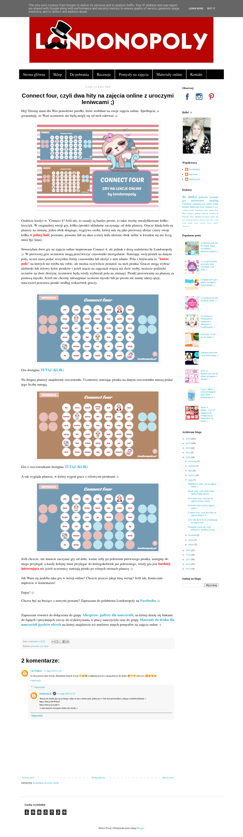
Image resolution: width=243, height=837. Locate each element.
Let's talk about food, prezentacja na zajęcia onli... (202, 521)
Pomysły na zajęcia (133, 74)
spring (211, 210)
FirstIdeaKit (194, 169)
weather (212, 213)
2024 (188, 447)
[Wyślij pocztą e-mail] (53, 642)
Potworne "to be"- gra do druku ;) (209, 335)
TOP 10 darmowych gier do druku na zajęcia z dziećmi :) (209, 374)
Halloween (194, 206)
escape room (193, 223)
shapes (215, 223)
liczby (191, 210)
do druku (189, 196)
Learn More (196, 8)
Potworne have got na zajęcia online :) (201, 506)
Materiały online (169, 74)
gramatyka (35, 646)
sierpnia (192, 465)
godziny (198, 213)
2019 (188, 550)
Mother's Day (204, 220)
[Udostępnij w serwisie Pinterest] (67, 642)
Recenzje (104, 74)
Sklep (57, 74)
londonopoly (45, 693)
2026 (188, 438)
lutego (191, 544)
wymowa (185, 226)
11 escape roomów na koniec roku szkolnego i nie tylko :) (209, 265)
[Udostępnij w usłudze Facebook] (64, 642)
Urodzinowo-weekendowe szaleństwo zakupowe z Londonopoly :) (208, 321)
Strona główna (34, 74)
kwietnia (192, 534)
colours (185, 210)
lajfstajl (205, 213)
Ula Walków (36, 670)
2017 (188, 559)
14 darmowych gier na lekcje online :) (209, 299)
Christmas (186, 203)
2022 (188, 452)
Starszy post (167, 777)
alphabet (198, 216)
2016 (188, 564)
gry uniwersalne (193, 200)
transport (205, 216)
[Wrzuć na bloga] (57, 642)
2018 (188, 554)
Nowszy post (28, 777)
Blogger (140, 827)
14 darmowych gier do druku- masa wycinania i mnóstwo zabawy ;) (209, 246)
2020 (188, 457)
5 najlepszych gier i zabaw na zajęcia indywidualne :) (209, 282)
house (209, 223)
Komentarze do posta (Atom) (46, 782)
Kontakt (196, 74)
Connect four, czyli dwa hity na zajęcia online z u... (202, 514)
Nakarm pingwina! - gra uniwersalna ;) (209, 354)
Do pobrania (79, 74)
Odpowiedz (35, 680)
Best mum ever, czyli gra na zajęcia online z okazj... (200, 499)
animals (190, 213)
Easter (215, 207)
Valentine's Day (201, 210)
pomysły (203, 197)
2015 (188, 568)
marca (191, 539)
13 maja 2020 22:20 (52, 670)
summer (208, 206)
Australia (189, 220)
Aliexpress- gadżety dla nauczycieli (107, 614)
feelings (203, 223)
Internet (196, 220)
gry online (44, 646)
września (192, 461)
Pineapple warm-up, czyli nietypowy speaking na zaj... (202, 528)
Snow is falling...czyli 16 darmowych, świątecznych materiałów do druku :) (208, 414)
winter (215, 203)
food (202, 206)
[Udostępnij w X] (60, 642)
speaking (213, 200)
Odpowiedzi (39, 687)
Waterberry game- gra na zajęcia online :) (202, 485)
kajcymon (193, 174)
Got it (211, 8)
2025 (188, 443)
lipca (190, 470)
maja (190, 479)
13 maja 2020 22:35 (66, 693)
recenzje (214, 197)
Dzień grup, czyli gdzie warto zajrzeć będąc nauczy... (201, 492)
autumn (185, 206)
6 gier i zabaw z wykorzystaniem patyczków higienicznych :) (208, 393)
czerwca (192, 474)
